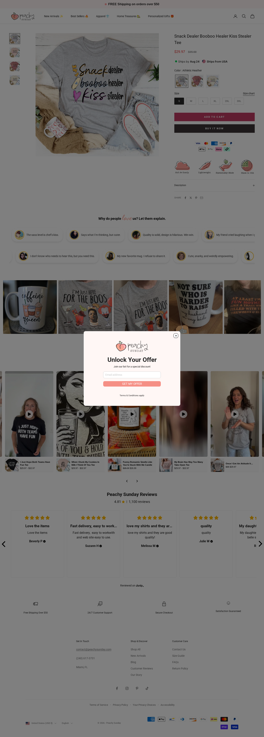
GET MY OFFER (132, 384)
